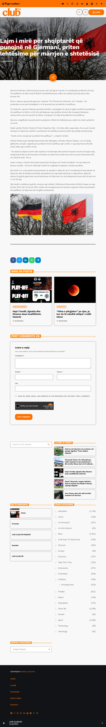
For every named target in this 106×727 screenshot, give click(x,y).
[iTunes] (87, 4)
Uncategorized (20, 307)
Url (16, 383)
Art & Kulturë (64, 522)
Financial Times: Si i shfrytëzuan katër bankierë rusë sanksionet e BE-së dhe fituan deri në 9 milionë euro (78, 463)
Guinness (62, 556)
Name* (18, 372)
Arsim (60, 517)
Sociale (61, 614)
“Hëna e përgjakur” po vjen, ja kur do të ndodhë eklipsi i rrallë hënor (74, 314)
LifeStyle (61, 307)
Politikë (61, 591)
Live (96, 12)
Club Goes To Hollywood (69, 539)
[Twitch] (72, 4)
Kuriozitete (62, 574)
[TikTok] (77, 4)
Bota (60, 534)
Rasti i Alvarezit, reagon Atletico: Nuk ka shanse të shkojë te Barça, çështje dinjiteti (78, 484)
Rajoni (61, 597)
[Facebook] (97, 4)
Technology (63, 626)
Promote (15, 524)
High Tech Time (65, 562)
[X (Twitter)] (67, 4)
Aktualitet (62, 511)
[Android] (101, 4)
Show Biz (62, 608)
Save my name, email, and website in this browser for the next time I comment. (54, 396)
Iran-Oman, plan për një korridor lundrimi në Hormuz (78, 494)
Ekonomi (62, 545)
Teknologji (62, 631)
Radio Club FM (28, 672)
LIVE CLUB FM (17, 556)
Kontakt (15, 546)
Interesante (63, 568)
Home (23, 513)
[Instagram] (92, 4)
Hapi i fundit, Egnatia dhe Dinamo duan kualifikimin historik (27, 314)
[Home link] (12, 12)
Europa (61, 551)
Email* (60, 372)
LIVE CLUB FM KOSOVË (21, 535)
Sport (60, 620)
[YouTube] (63, 4)
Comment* (19, 356)
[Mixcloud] (82, 4)
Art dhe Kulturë (65, 528)
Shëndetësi (63, 603)
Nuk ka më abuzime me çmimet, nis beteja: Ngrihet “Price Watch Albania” (79, 451)
